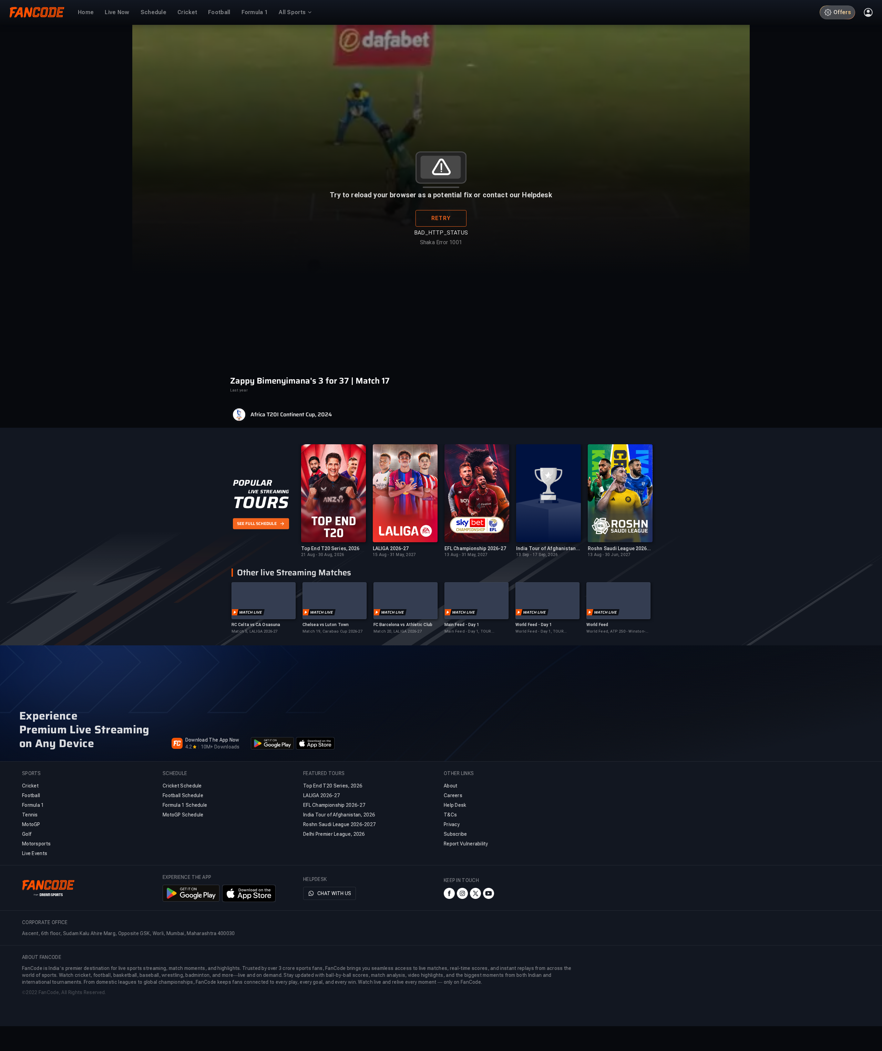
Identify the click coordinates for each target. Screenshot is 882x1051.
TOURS (260, 502)
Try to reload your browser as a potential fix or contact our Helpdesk (441, 195)
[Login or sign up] (868, 12)
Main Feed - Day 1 (461, 624)
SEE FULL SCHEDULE (257, 523)
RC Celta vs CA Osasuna (256, 624)
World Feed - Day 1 (533, 624)
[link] (263, 608)
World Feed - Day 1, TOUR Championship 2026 (539, 631)
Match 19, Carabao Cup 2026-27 (332, 631)
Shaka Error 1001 (441, 242)
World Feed (597, 624)
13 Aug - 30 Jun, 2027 (609, 554)
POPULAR (252, 483)
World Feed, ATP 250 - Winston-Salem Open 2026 (615, 631)
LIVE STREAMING (268, 491)
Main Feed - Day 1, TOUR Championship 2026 (467, 631)
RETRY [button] (441, 218)
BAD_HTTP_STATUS (441, 232)
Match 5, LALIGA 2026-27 (255, 631)
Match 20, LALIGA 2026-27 (397, 631)
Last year (239, 390)
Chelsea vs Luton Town (325, 624)
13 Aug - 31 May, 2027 (466, 554)
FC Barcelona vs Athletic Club (402, 624)
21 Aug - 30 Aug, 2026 (322, 554)
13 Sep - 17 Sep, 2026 (537, 554)
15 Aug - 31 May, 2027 (394, 554)
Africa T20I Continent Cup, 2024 (291, 414)
